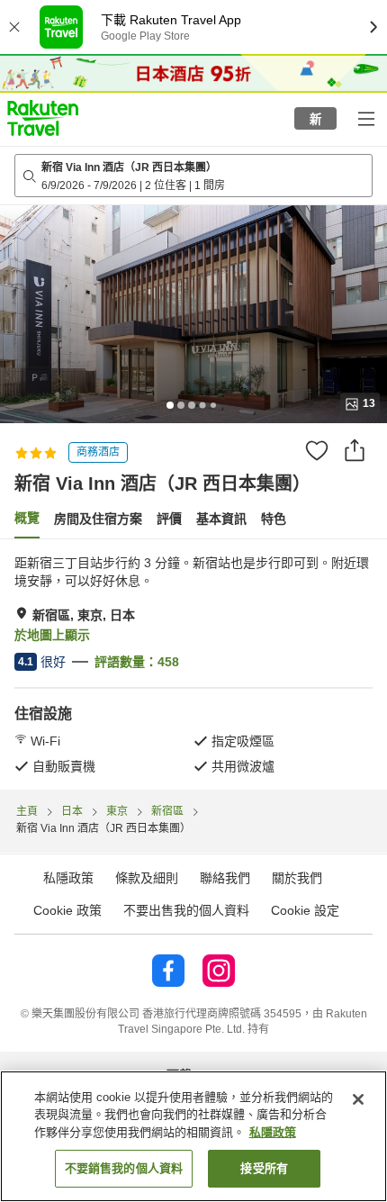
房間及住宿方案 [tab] (98, 518)
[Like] (316, 450)
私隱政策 (272, 1132)
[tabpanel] (193, 664)
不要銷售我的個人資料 (124, 1168)
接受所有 (264, 1168)
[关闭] (358, 1099)
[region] (193, 1136)
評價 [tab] (169, 518)
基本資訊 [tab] (221, 518)
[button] (42, 118)
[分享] (355, 450)
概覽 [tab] (27, 518)
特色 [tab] (273, 518)
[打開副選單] (365, 118)
